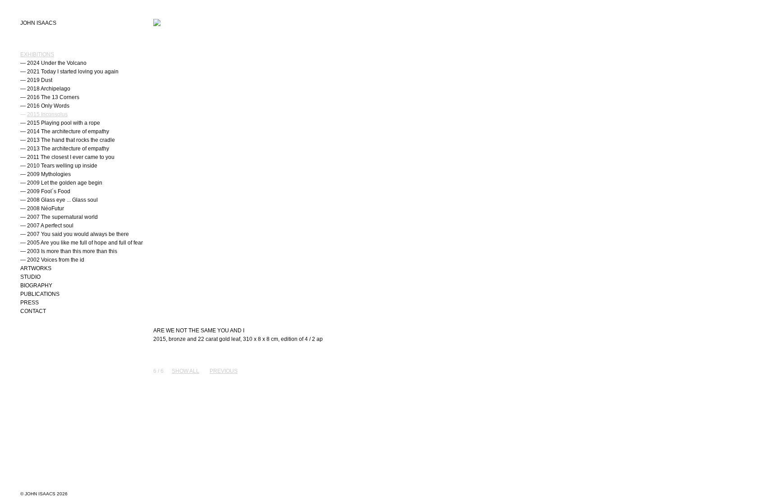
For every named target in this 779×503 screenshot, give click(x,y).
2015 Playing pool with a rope (63, 123)
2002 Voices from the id (55, 260)
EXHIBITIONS (37, 54)
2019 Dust (39, 80)
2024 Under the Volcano (57, 63)
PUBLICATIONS (40, 294)
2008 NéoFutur (45, 208)
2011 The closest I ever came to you (71, 157)
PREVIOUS (224, 371)
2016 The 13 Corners (53, 97)
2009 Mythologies (49, 174)
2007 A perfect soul (50, 225)
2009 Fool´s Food (48, 191)
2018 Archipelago (48, 89)
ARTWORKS (35, 268)
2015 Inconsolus (47, 114)
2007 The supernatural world (62, 217)
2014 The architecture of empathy (68, 131)
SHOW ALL (185, 371)
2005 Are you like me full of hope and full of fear (85, 243)
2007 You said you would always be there (78, 234)
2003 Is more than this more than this (72, 251)
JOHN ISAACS (38, 23)
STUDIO (30, 277)
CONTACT (33, 311)
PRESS (29, 302)
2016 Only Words (48, 106)
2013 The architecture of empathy (68, 148)
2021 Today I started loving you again (73, 71)
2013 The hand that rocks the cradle (71, 140)
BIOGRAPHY (36, 285)
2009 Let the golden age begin (64, 183)
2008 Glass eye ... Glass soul (62, 200)
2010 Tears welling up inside (62, 166)
